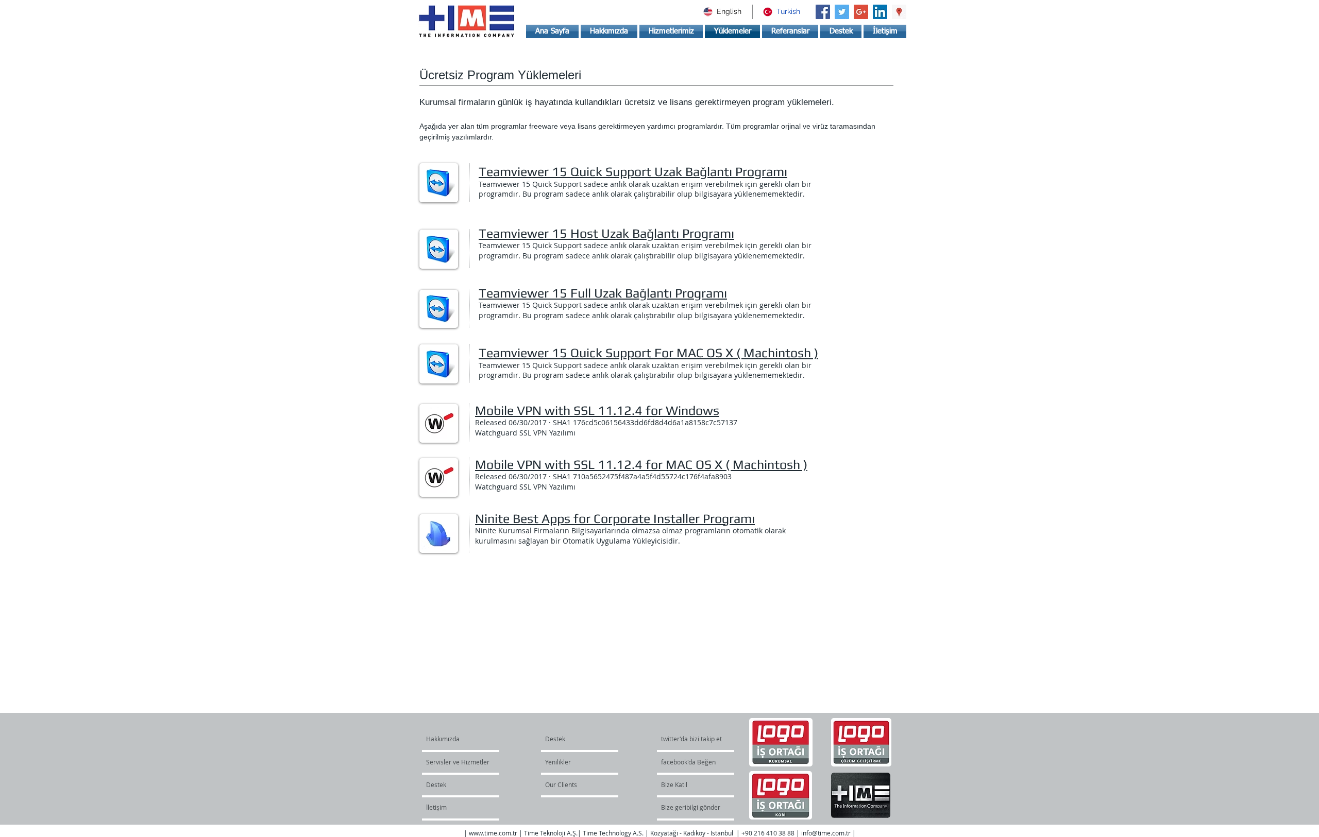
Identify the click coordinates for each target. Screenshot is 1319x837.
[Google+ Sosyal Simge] (861, 12)
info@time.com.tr (826, 833)
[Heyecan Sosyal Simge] (842, 12)
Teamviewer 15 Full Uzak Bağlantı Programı (603, 293)
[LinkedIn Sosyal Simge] (880, 12)
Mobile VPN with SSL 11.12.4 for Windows (597, 410)
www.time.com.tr (493, 833)
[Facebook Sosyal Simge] (823, 12)
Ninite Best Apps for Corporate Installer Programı (615, 518)
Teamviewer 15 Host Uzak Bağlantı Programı (606, 233)
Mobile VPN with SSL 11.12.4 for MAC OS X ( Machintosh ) (641, 464)
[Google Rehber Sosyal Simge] (899, 12)
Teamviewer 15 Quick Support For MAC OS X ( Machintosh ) (648, 352)
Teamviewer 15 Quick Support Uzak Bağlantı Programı (633, 171)
